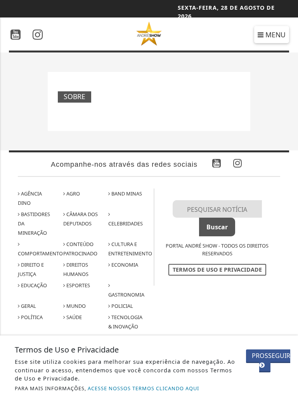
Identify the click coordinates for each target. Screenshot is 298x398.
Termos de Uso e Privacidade (217, 269)
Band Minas (126, 193)
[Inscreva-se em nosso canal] (15, 35)
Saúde (73, 317)
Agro (72, 193)
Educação (33, 285)
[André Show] (149, 33)
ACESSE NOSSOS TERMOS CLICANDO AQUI (143, 388)
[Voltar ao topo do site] (286, 219)
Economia (124, 264)
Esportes (77, 285)
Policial (121, 305)
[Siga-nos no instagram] (37, 35)
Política (31, 317)
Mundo (75, 305)
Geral (28, 305)
